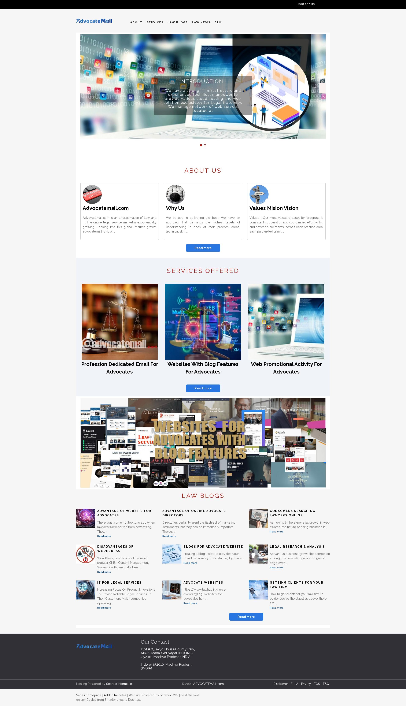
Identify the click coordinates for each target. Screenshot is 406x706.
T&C (326, 683)
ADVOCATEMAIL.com (208, 683)
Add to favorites (115, 695)
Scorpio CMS (169, 695)
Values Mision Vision (274, 208)
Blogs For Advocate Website (213, 546)
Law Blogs (178, 22)
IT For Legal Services (119, 582)
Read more (203, 248)
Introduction (201, 81)
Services (155, 22)
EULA (294, 683)
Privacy (306, 683)
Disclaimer (280, 683)
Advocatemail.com (106, 208)
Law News (201, 22)
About (136, 22)
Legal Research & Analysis (297, 546)
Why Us (175, 208)
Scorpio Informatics (119, 683)
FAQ (218, 22)
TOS (317, 683)
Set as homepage (89, 695)
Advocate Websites (203, 582)
